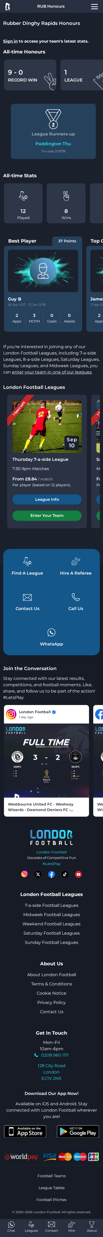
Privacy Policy (51, 1002)
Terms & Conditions (51, 983)
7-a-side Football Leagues (51, 905)
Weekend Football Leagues (51, 923)
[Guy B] (43, 271)
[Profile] (94, 6)
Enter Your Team (47, 515)
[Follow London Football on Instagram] (24, 874)
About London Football (51, 974)
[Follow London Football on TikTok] (65, 874)
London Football (51, 852)
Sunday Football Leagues (51, 942)
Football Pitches (51, 1199)
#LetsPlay (52, 863)
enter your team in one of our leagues (52, 372)
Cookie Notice (51, 993)
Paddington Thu (53, 143)
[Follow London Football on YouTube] (78, 874)
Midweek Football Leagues (51, 914)
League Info (47, 499)
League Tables (52, 1187)
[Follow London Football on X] (38, 874)
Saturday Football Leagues (52, 933)
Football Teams (52, 1176)
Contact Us (51, 1011)
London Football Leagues (34, 387)
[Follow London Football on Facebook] (51, 874)
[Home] (7, 6)
